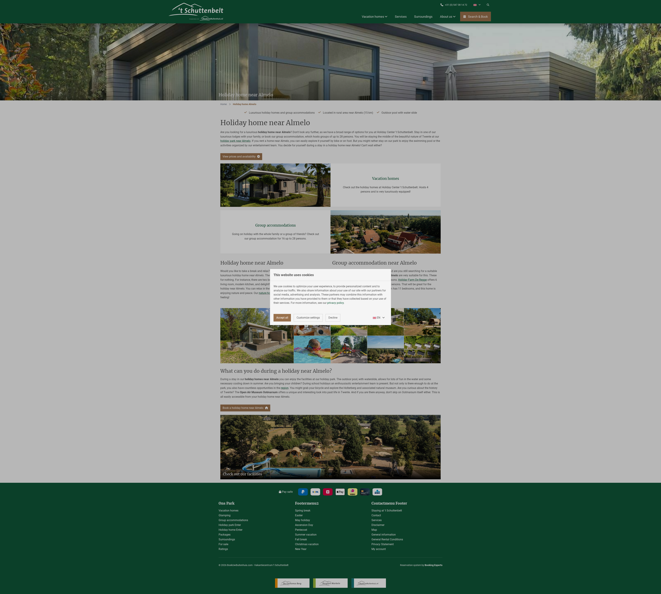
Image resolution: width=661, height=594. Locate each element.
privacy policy (335, 302)
